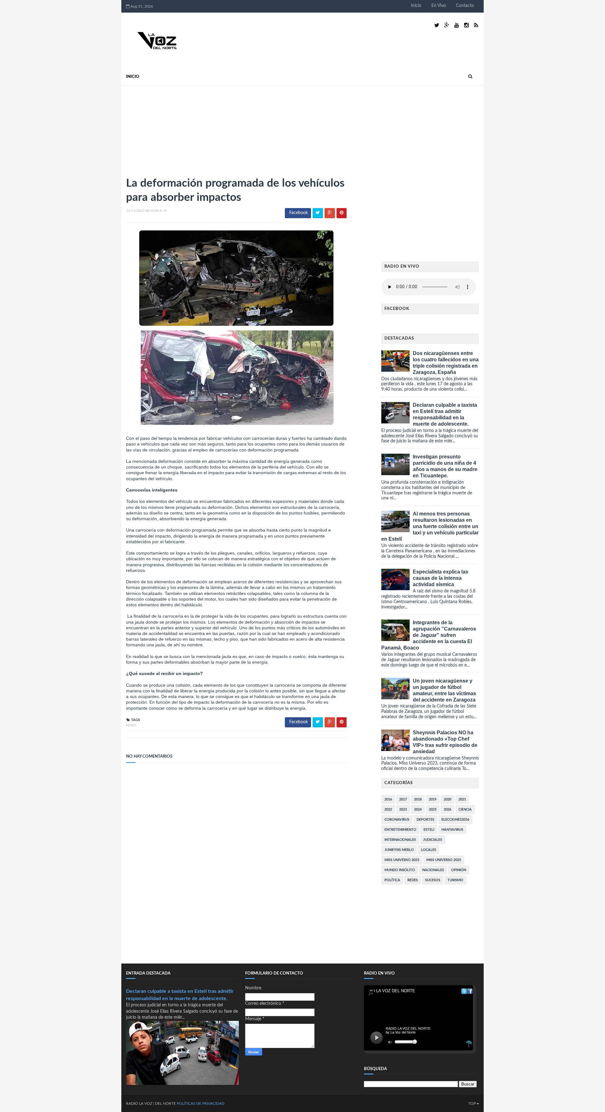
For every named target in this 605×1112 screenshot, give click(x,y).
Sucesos (432, 880)
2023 (403, 809)
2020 (447, 799)
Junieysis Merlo (399, 850)
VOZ (148, 1103)
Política (392, 880)
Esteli (429, 829)
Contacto (465, 5)
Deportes (425, 819)
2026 (447, 809)
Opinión (458, 870)
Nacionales (433, 870)
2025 (432, 809)
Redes (131, 725)
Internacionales (400, 839)
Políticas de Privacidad (200, 1103)
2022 (388, 809)
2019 (432, 799)
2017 (403, 799)
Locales (428, 850)
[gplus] (446, 25)
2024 (418, 809)
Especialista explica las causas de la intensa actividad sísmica (440, 578)
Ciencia (465, 809)
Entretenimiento (400, 829)
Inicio (416, 5)
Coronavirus (396, 819)
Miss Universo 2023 (401, 860)
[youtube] (456, 25)
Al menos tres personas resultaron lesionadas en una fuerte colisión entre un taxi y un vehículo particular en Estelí (430, 526)
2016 (388, 799)
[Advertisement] (173, 128)
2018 (418, 799)
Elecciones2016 (455, 819)
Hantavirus (452, 829)
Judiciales (432, 839)
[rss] (476, 25)
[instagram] (466, 25)
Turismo (455, 880)
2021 (462, 799)
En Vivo (438, 5)
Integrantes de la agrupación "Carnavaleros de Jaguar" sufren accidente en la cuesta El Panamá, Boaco (428, 635)
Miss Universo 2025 (443, 860)
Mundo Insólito (399, 870)
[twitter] (436, 25)
